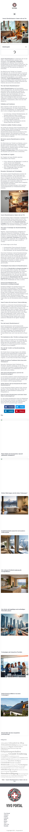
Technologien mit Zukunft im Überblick (11, 652)
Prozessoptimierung (5, 767)
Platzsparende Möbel (21, 766)
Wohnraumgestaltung (10, 776)
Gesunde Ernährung (17, 754)
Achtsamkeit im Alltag (16, 743)
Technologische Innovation (6, 775)
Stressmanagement (23, 773)
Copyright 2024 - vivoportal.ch (14, 830)
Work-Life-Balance (19, 776)
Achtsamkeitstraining (8, 745)
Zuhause (6, 815)
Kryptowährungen (4, 760)
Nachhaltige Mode (14, 764)
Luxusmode (5, 763)
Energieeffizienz (4, 749)
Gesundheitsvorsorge (5, 757)
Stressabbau (13, 771)
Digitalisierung (5, 748)
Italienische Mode (16, 759)
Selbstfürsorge (6, 769)
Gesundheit (4, 756)
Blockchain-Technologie (21, 745)
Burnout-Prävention (4, 746)
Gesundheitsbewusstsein (14, 756)
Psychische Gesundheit (14, 767)
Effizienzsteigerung (15, 748)
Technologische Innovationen (17, 775)
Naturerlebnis (3, 766)
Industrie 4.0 (9, 759)
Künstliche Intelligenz (14, 761)
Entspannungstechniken (11, 751)
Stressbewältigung (9, 773)
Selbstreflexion (15, 769)
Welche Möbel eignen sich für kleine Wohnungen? (14, 493)
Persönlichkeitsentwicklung (11, 766)
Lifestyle (6, 818)
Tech (3, 779)
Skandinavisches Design (23, 769)
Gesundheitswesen (14, 757)
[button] (14, 14)
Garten (6, 816)
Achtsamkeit (4, 743)
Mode (5, 819)
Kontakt (6, 826)
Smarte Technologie (5, 771)
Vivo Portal (7, 813)
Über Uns (6, 824)
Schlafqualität (22, 767)
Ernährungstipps (4, 754)
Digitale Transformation (16, 746)
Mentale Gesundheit (15, 762)
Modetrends (5, 765)
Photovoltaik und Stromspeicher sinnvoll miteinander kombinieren (12, 454)
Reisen (5, 821)
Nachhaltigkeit (22, 765)
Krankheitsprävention (24, 759)
